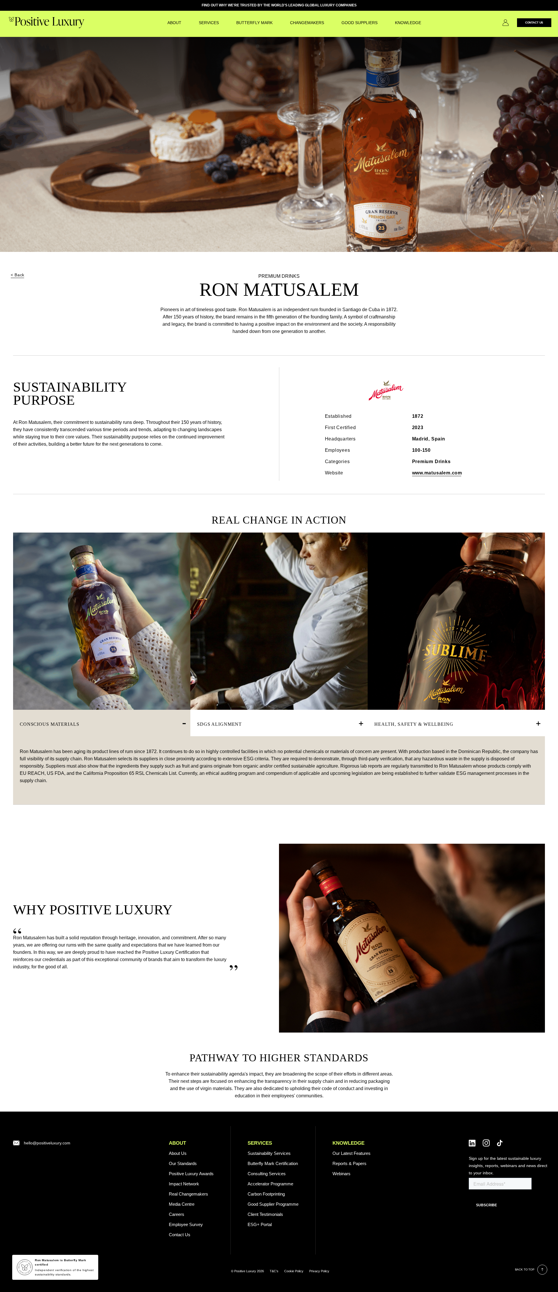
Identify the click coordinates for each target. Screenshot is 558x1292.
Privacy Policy (319, 1271)
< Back (17, 275)
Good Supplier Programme (273, 1204)
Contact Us (534, 22)
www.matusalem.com (437, 472)
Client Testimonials (265, 1214)
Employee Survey (186, 1224)
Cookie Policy (293, 1271)
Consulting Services (267, 1173)
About (174, 22)
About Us (178, 1153)
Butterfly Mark (254, 22)
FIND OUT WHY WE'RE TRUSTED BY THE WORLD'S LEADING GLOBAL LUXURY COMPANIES (279, 5)
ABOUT (177, 1143)
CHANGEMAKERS (307, 22)
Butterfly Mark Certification (273, 1163)
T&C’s (274, 1271)
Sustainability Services (269, 1153)
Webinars (341, 1173)
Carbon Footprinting (266, 1193)
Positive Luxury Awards (191, 1173)
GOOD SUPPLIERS (359, 22)
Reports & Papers (349, 1163)
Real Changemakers (188, 1193)
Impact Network (184, 1183)
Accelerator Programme (270, 1183)
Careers (176, 1214)
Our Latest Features (351, 1153)
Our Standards (183, 1163)
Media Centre (181, 1204)
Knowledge (408, 22)
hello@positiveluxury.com (47, 1143)
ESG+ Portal (260, 1224)
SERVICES (209, 22)
